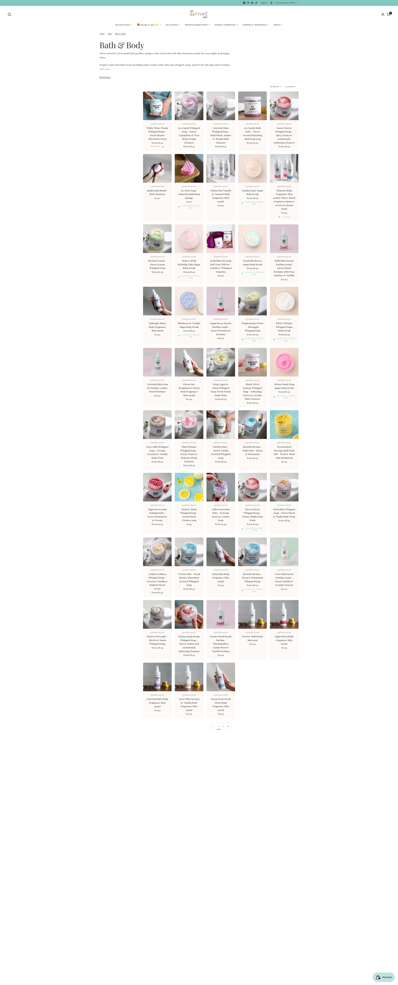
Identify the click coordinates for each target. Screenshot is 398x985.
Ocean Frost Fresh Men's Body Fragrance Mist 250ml (221, 704)
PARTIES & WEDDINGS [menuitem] (254, 24)
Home (102, 34)
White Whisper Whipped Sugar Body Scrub (284, 327)
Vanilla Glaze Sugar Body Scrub (252, 192)
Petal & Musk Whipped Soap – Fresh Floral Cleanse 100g (189, 515)
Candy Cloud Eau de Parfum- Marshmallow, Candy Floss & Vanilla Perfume (221, 644)
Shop (110, 34)
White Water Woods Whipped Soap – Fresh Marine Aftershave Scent (157, 133)
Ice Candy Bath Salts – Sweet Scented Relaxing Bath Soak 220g (252, 133)
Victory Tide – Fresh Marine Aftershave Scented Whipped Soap (189, 580)
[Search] (10, 14)
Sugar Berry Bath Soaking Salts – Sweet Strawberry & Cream (157, 515)
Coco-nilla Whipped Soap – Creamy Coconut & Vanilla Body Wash (157, 452)
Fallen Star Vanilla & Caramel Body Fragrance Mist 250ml (221, 196)
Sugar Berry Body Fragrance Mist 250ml (284, 640)
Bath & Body (120, 34)
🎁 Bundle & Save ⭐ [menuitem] (148, 24)
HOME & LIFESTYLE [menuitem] (225, 24)
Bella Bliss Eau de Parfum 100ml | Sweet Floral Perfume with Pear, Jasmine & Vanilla (284, 268)
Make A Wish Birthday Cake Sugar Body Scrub (189, 264)
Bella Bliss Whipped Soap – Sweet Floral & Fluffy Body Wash (284, 513)
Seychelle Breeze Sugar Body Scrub (252, 262)
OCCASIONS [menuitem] (172, 24)
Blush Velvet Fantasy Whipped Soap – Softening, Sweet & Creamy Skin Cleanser (252, 391)
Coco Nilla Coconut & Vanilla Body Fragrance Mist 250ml (189, 704)
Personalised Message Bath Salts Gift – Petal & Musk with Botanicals (284, 452)
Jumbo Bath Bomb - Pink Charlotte (157, 192)
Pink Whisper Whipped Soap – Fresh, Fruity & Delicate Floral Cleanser (189, 454)
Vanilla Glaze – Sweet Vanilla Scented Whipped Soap (221, 452)
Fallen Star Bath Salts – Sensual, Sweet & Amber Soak (221, 515)
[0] (387, 14)
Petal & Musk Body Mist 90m (252, 638)
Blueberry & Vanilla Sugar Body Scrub (189, 325)
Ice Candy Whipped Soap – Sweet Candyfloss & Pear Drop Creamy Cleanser (189, 135)
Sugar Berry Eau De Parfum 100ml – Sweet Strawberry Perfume (220, 329)
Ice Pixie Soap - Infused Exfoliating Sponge (189, 194)
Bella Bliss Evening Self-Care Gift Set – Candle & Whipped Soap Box (220, 266)
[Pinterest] (252, 3)
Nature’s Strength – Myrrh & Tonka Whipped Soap (157, 640)
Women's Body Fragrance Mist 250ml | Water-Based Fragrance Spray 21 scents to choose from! (284, 200)
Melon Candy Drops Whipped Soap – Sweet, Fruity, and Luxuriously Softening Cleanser (189, 644)
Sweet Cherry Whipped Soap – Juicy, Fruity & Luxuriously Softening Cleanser (284, 135)
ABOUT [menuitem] (276, 24)
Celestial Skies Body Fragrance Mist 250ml (157, 702)
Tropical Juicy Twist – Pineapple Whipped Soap (252, 327)
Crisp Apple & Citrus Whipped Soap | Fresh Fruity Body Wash (221, 390)
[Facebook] (244, 3)
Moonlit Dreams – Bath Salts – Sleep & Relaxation (252, 450)
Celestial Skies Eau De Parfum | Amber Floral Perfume (157, 388)
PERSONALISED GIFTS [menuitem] (196, 24)
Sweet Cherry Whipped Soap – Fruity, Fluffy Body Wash (252, 515)
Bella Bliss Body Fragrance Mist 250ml (220, 578)
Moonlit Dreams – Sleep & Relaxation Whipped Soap (252, 578)
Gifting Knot (157, 124)
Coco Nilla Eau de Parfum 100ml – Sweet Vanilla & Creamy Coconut (284, 580)
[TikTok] (256, 3)
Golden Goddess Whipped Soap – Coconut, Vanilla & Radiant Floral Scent (157, 581)
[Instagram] (248, 3)
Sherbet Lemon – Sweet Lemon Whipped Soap (157, 264)
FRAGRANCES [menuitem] (122, 24)
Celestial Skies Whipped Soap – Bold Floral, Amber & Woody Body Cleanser (221, 135)
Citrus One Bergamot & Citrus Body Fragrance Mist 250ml (189, 390)
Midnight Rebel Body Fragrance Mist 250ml (157, 327)
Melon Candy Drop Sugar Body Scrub (284, 386)
